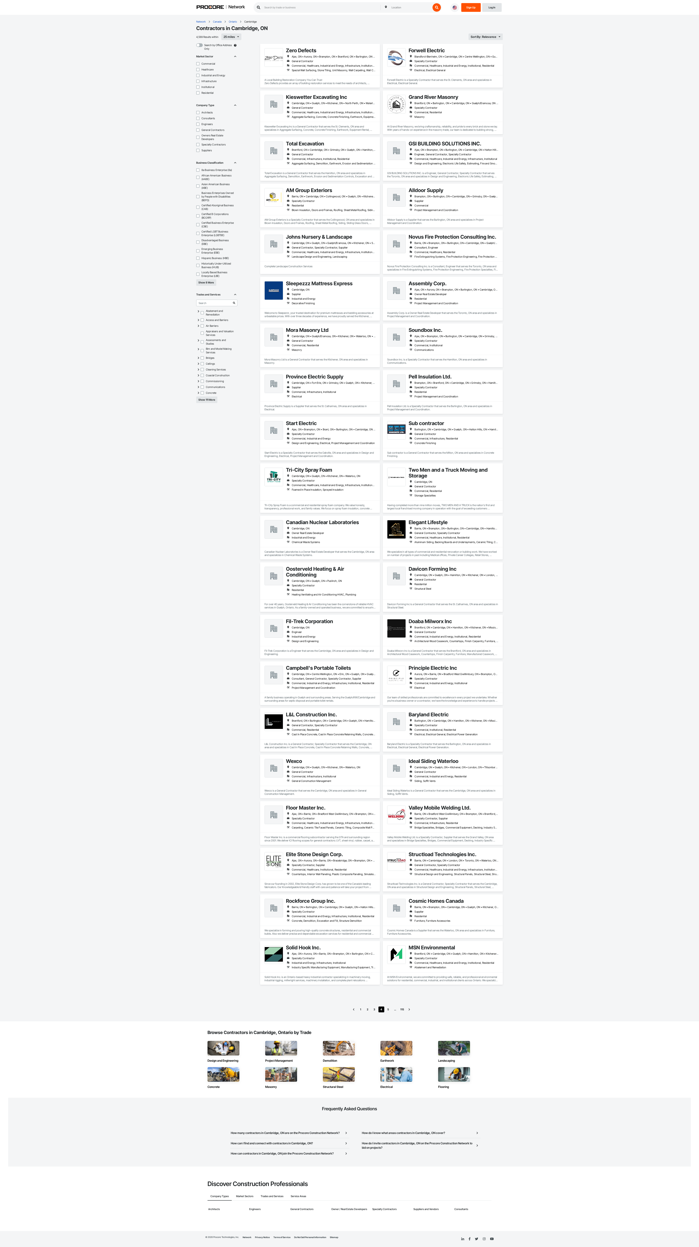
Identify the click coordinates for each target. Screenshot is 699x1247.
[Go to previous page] (354, 1009)
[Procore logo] (210, 7)
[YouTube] (492, 1239)
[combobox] (410, 7)
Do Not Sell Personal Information (310, 1237)
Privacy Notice (262, 1237)
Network (236, 7)
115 (402, 1009)
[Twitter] (476, 1239)
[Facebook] (470, 1239)
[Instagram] (484, 1239)
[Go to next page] (409, 1009)
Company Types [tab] (219, 1196)
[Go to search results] (234, 303)
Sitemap (334, 1237)
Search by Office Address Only (218, 47)
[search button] (437, 7)
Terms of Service (282, 1237)
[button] (198, 64)
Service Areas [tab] (298, 1196)
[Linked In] (462, 1239)
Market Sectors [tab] (244, 1196)
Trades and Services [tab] (272, 1196)
